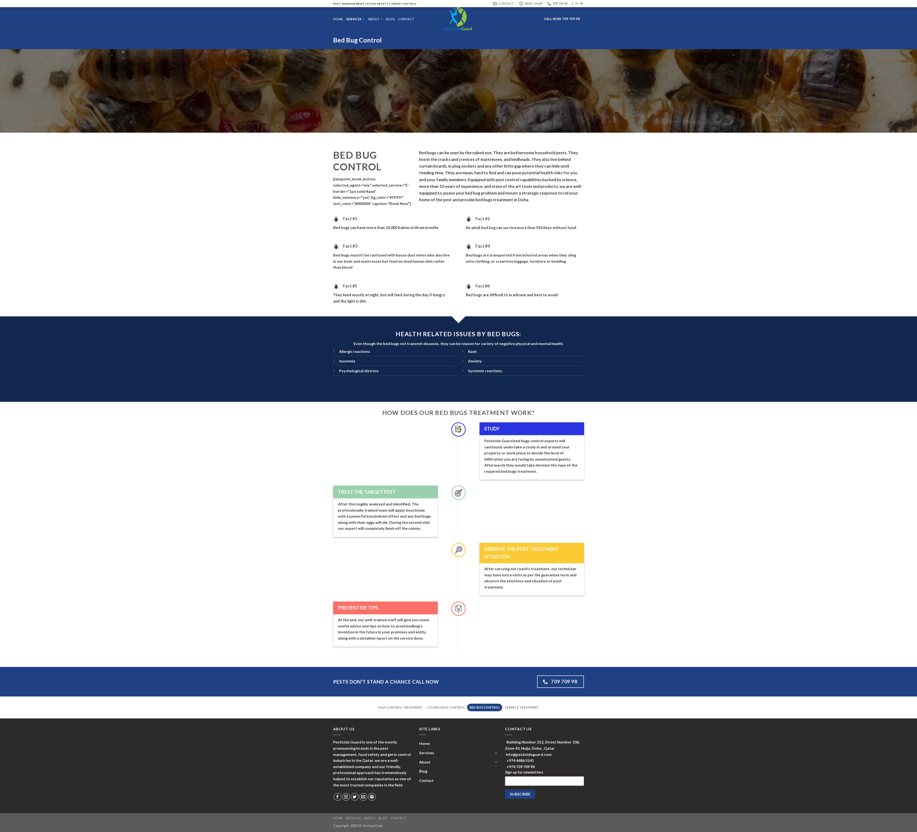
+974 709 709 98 (520, 766)
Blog (390, 19)
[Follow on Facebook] (572, 3)
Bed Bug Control (484, 707)
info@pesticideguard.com (529, 754)
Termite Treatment (522, 707)
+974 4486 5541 (520, 760)
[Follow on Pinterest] (372, 797)
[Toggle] (496, 753)
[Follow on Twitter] (581, 3)
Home (338, 19)
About (373, 19)
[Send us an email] (363, 797)
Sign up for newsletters (524, 772)
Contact (406, 19)
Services (353, 19)
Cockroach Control (446, 707)
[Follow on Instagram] (577, 3)
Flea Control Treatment (400, 707)
